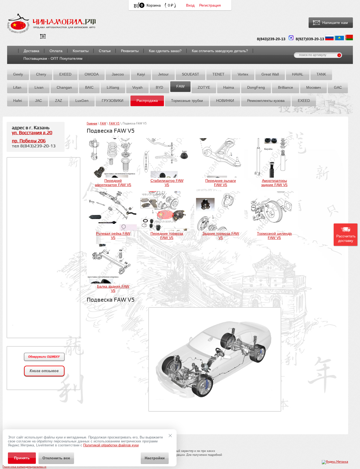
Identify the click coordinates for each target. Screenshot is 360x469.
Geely (18, 74)
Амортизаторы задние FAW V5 (274, 182)
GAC (338, 87)
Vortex (243, 74)
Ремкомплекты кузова (266, 100)
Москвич (313, 87)
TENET (218, 74)
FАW (180, 86)
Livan (39, 87)
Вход (190, 5)
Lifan (17, 87)
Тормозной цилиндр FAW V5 (274, 235)
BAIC (89, 87)
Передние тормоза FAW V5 (166, 235)
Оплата (56, 51)
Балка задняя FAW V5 (113, 288)
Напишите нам (335, 23)
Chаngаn (64, 87)
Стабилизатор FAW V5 (166, 182)
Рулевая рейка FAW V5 (113, 235)
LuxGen (82, 100)
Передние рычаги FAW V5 (220, 182)
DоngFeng (256, 87)
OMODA (92, 74)
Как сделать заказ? (165, 51)
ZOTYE (204, 87)
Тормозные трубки (187, 100)
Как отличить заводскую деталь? (220, 51)
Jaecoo (118, 74)
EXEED (65, 74)
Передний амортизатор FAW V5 (113, 182)
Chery (41, 74)
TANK (321, 74)
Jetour (163, 74)
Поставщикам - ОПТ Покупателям (52, 58)
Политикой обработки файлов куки (111, 445)
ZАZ (58, 100)
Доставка (31, 51)
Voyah (137, 87)
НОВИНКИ (225, 100)
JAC (38, 100)
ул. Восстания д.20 (32, 132)
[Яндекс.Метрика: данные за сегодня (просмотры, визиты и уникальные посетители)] (335, 462)
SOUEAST (190, 74)
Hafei (17, 100)
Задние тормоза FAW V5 (220, 235)
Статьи (105, 51)
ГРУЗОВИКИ (112, 100)
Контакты (81, 51)
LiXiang (113, 87)
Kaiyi (141, 74)
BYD (159, 87)
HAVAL (297, 74)
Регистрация (210, 5)
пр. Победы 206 (29, 140)
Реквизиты (130, 51)
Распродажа (147, 100)
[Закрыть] (170, 435)
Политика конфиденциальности (24, 467)
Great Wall (270, 74)
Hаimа (228, 87)
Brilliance (285, 87)
